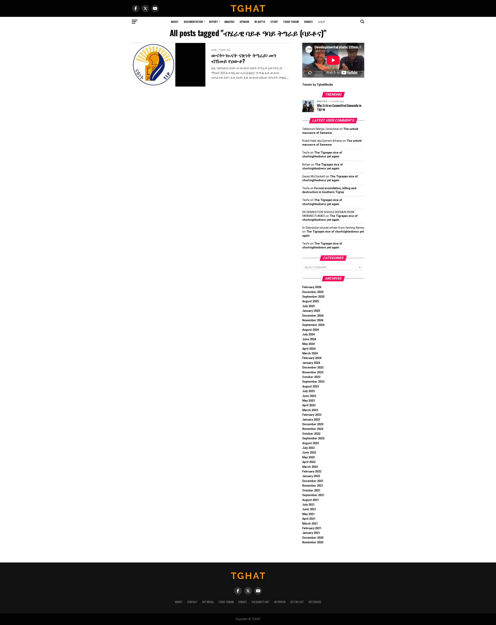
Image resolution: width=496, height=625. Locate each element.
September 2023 (313, 381)
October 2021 (311, 490)
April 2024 (308, 348)
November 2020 (312, 542)
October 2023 (311, 377)
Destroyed (314, 602)
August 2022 (310, 443)
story (274, 22)
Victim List (297, 602)
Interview (280, 602)
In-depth (259, 22)
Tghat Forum (291, 22)
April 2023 (308, 405)
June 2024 (309, 339)
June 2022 (309, 452)
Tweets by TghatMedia (317, 84)
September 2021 (313, 495)
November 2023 (312, 372)
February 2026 (311, 287)
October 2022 (311, 433)
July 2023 (308, 391)
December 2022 (312, 424)
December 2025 (312, 292)
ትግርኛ (321, 22)
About (174, 22)
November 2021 (312, 485)
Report (213, 22)
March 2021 (310, 523)
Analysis (229, 22)
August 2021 (310, 500)
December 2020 (312, 537)
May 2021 (308, 514)
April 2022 (308, 462)
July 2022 (308, 448)
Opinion (244, 22)
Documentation (193, 22)
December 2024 (312, 315)
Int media (208, 602)
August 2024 (310, 329)
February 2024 (311, 358)
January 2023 (311, 419)
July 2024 (308, 334)
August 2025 (310, 301)
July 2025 (308, 306)
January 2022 (311, 476)
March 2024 (310, 353)
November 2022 (312, 429)
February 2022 (311, 471)
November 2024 (312, 320)
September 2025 (313, 296)
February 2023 (311, 414)
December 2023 (312, 367)
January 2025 (311, 310)
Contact (192, 602)
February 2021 (311, 528)
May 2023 (308, 400)
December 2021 (312, 481)
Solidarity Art (260, 602)
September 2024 (313, 325)
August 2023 (310, 386)
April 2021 (308, 518)
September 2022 (313, 438)
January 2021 (311, 533)
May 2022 (308, 457)
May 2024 (308, 344)
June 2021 (309, 509)
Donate (308, 22)
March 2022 (310, 467)
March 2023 (310, 410)
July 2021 (308, 504)
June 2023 (309, 396)
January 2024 (311, 363)
